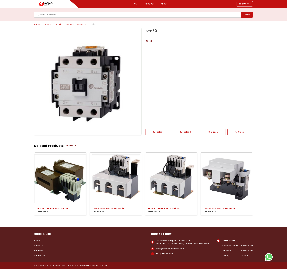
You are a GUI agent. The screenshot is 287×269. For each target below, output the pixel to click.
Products (38, 251)
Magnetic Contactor (76, 24)
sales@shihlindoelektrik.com (170, 248)
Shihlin (59, 24)
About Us (38, 245)
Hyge (104, 265)
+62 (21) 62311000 (164, 253)
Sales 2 (187, 132)
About (164, 4)
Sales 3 (214, 132)
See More (71, 145)
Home (136, 4)
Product (149, 4)
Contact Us (245, 4)
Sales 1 (160, 132)
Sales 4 (242, 132)
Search (247, 15)
